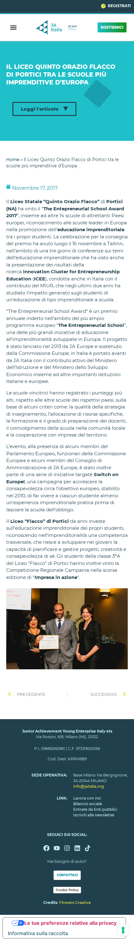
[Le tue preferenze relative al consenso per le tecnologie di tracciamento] (123, 930)
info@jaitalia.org (88, 786)
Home (12, 159)
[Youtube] (56, 848)
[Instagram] (67, 848)
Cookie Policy (67, 890)
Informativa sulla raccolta (38, 933)
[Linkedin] (77, 848)
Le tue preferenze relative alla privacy (70, 923)
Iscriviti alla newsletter (94, 815)
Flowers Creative (75, 902)
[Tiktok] (87, 848)
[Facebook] (46, 848)
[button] (13, 27)
